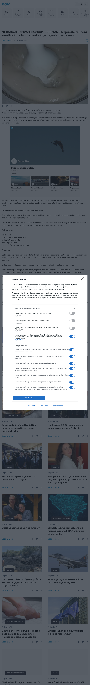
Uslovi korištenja (57, 405)
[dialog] (45, 342)
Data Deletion (31, 405)
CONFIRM (29, 398)
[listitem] (45, 308)
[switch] (72, 313)
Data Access (44, 405)
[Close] (83, 279)
